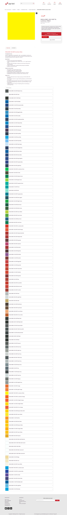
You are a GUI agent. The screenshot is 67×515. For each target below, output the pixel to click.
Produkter (14, 9)
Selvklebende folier (24, 9)
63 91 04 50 (8, 503)
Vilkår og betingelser (22, 503)
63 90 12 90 (8, 504)
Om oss (20, 499)
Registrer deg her (55, 34)
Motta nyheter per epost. (48, 498)
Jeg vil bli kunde (21, 500)
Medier (18, 9)
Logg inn (55, 3)
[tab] (13, 48)
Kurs (20, 502)
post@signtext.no (7, 505)
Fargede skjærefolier (32, 9)
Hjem (10, 9)
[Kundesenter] (49, 3)
